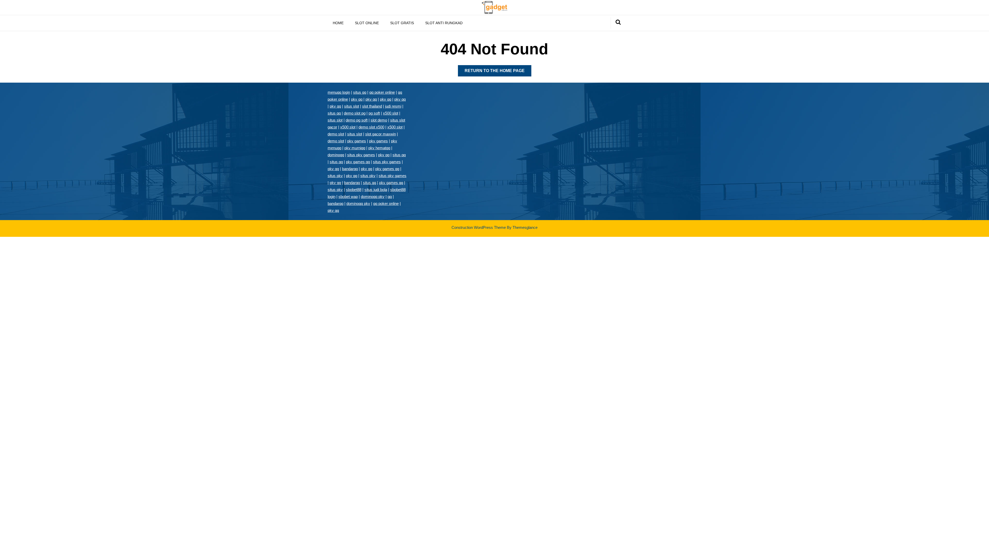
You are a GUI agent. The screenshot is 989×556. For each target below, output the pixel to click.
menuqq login (339, 92)
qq (390, 196)
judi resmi (393, 106)
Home (338, 23)
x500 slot (390, 113)
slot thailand (372, 106)
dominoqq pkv (373, 196)
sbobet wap (348, 196)
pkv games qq (358, 162)
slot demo (379, 120)
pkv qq (356, 99)
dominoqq (336, 155)
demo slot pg (354, 113)
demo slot (336, 134)
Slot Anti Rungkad (444, 23)
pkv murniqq (354, 148)
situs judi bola (375, 189)
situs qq (359, 92)
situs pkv (335, 175)
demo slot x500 (371, 127)
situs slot (351, 106)
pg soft (374, 113)
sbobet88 (353, 189)
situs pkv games (361, 155)
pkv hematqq (379, 148)
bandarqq (350, 169)
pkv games (356, 141)
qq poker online (382, 92)
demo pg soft (357, 120)
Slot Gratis (402, 23)
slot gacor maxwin (380, 134)
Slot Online (367, 23)
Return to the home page (498, 72)
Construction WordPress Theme (478, 227)
